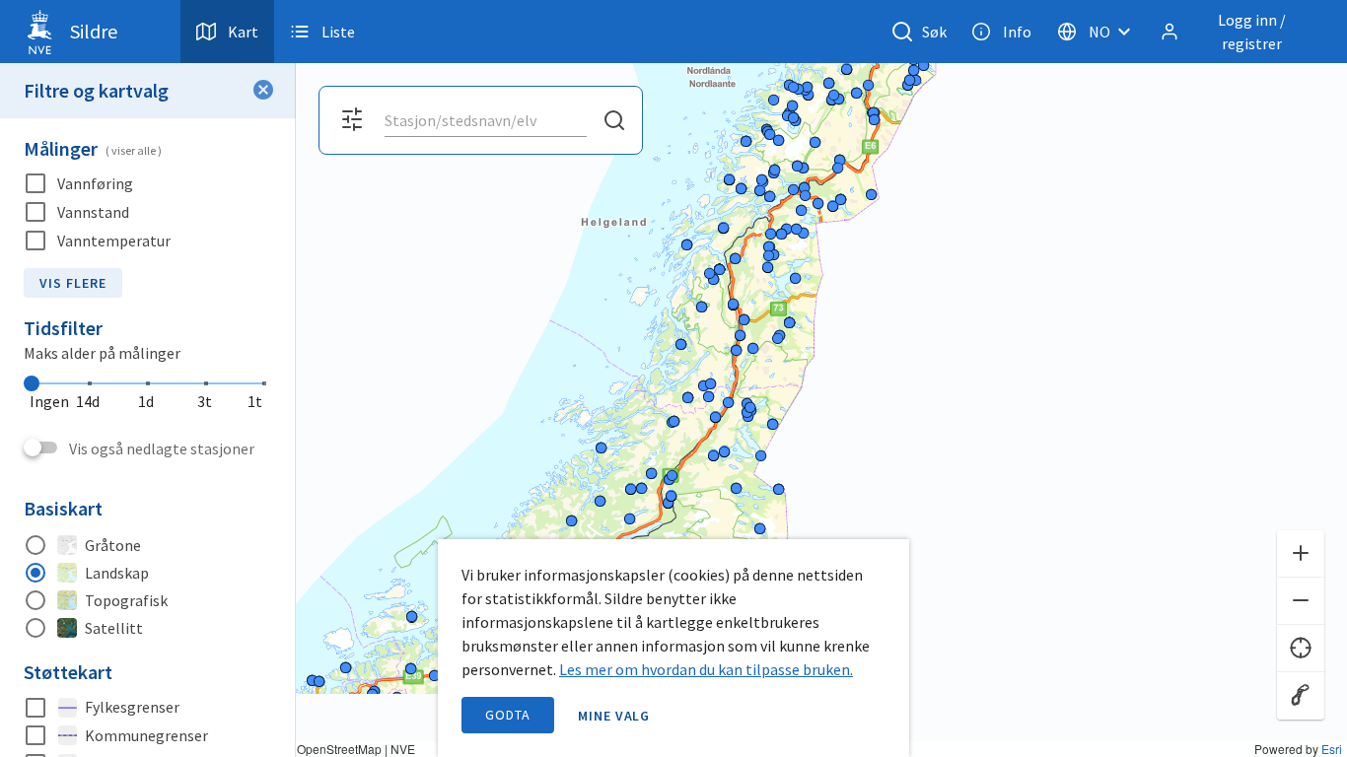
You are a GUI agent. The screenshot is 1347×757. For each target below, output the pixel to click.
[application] (673, 378)
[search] (484, 120)
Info (1017, 31)
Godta (508, 714)
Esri (1331, 748)
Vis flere (72, 283)
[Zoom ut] (1300, 601)
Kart (243, 31)
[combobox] (486, 120)
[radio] (148, 545)
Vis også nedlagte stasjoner (161, 448)
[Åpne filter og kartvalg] (352, 120)
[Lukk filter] (263, 90)
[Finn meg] (1300, 648)
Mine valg (614, 715)
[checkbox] (148, 184)
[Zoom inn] (1300, 554)
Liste (338, 31)
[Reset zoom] (1300, 696)
